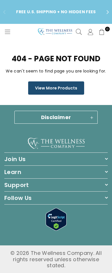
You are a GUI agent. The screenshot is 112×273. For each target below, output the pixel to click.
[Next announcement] (107, 12)
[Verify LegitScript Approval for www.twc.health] (56, 228)
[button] (102, 32)
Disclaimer (56, 117)
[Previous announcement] (4, 12)
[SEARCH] (79, 32)
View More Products (56, 88)
